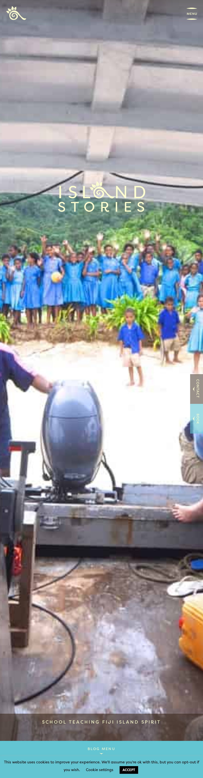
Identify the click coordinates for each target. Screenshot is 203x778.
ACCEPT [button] (129, 770)
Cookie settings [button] (99, 769)
